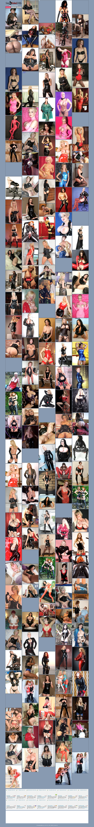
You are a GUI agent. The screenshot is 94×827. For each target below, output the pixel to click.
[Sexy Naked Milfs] (13, 3)
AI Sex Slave (8, 7)
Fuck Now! (19, 7)
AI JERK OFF (13, 7)
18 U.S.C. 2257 (47, 825)
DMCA (52, 825)
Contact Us (56, 825)
